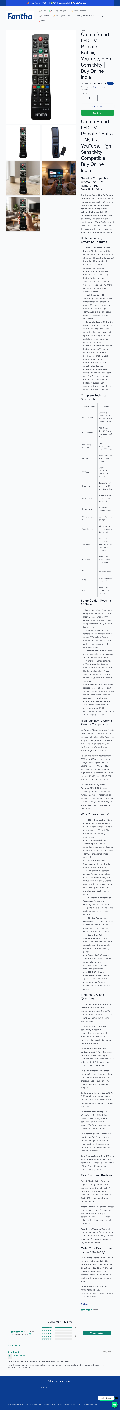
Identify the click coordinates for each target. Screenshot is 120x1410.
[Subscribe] (78, 1387)
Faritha (14, 1404)
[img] (13, 1352)
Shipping (96, 87)
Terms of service (63, 1404)
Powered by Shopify (24, 1404)
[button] (58, 10)
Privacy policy (50, 1404)
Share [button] (85, 1304)
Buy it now (97, 113)
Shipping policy (76, 1404)
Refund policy (38, 1404)
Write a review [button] (96, 1333)
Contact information (91, 1404)
